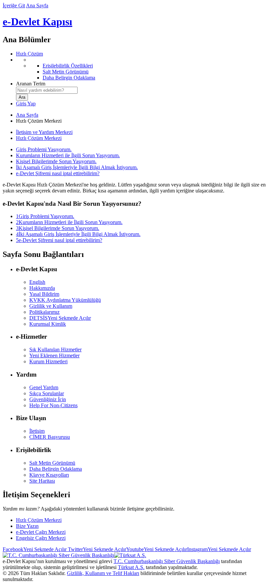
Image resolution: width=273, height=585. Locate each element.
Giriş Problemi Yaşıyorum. (44, 149)
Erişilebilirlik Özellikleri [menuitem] (68, 65)
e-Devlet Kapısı (37, 22)
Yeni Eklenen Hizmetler (54, 355)
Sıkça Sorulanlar (46, 393)
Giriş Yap (26, 103)
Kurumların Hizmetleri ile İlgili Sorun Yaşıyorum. (68, 155)
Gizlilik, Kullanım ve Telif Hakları (103, 573)
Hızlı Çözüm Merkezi (39, 138)
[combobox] (47, 90)
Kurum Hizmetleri (48, 361)
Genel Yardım (43, 387)
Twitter (96, 549)
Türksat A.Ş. (131, 567)
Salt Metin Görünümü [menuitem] (66, 71)
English (37, 282)
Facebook (35, 549)
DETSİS (60, 318)
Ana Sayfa (37, 5)
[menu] (143, 69)
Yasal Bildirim (44, 294)
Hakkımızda (42, 288)
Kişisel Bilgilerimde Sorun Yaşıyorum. (56, 161)
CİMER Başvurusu (49, 437)
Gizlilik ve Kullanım (50, 306)
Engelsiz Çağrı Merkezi (41, 538)
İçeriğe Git (14, 5)
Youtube (156, 549)
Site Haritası (42, 481)
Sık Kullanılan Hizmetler (55, 349)
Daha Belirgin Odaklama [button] (55, 469)
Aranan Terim (30, 83)
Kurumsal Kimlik (47, 324)
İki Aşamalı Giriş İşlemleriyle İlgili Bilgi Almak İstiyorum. (77, 167)
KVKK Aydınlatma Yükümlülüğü (65, 300)
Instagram (219, 549)
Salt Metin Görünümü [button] (52, 463)
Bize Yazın (27, 526)
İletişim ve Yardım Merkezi (44, 132)
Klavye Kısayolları (49, 475)
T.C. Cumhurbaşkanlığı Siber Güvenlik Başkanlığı (167, 561)
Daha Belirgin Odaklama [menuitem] (69, 77)
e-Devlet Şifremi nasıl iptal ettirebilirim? (58, 173)
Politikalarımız (44, 312)
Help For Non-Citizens (53, 405)
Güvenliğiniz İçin (47, 399)
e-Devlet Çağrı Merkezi (41, 532)
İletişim (37, 431)
